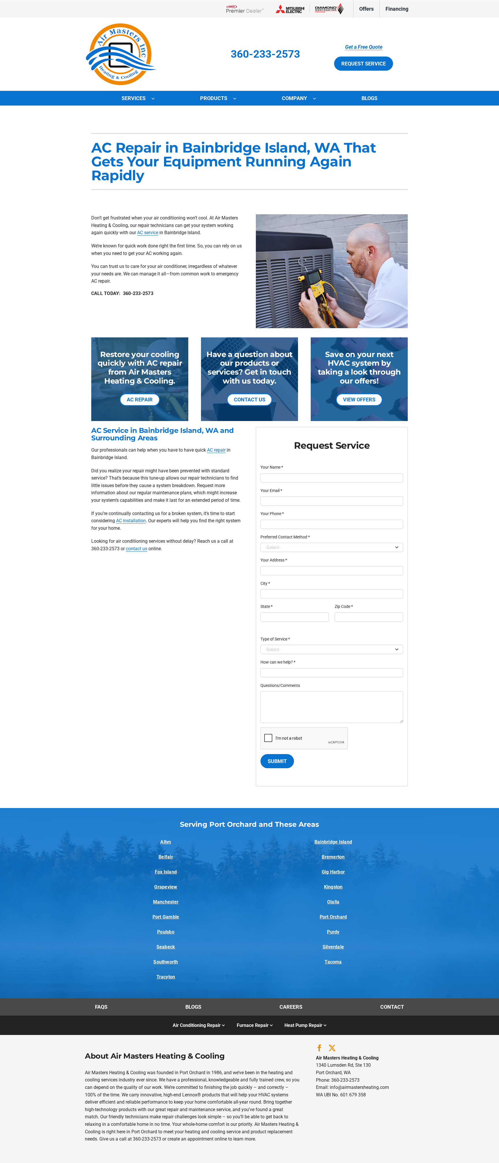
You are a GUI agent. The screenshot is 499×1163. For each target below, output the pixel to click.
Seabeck (166, 947)
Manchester (165, 902)
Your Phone (272, 513)
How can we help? (277, 662)
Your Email (271, 490)
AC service (147, 232)
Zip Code (344, 606)
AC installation (131, 520)
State (266, 606)
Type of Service (275, 639)
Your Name (271, 467)
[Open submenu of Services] (156, 98)
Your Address (273, 560)
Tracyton (166, 977)
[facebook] (319, 1047)
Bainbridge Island (333, 842)
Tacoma (333, 962)
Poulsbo (165, 932)
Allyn (165, 842)
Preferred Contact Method (285, 537)
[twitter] (332, 1047)
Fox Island (166, 872)
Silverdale (333, 947)
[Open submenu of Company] (317, 98)
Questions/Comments (280, 685)
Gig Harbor (333, 872)
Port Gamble (165, 917)
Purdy (333, 932)
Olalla (333, 902)
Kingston (333, 887)
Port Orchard (333, 917)
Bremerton (333, 857)
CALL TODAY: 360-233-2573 (122, 293)
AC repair (216, 450)
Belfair (166, 857)
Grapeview (165, 887)
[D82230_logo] (121, 25)
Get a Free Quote (363, 47)
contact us (136, 548)
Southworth (165, 962)
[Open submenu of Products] (237, 98)
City (265, 583)
